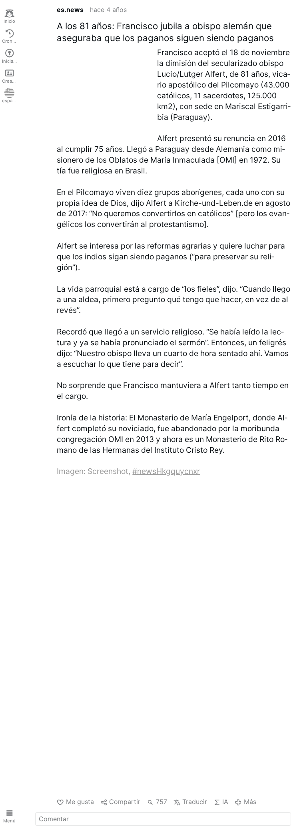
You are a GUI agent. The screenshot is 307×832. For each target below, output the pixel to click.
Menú (9, 821)
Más (250, 802)
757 (161, 802)
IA (225, 802)
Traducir (194, 802)
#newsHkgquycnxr (166, 471)
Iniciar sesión (10, 61)
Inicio (9, 21)
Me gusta (80, 802)
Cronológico (10, 41)
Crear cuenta (10, 81)
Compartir (124, 802)
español (10, 101)
